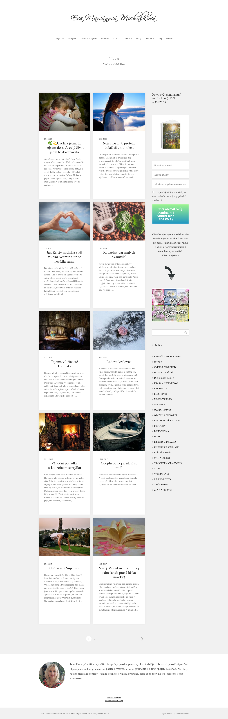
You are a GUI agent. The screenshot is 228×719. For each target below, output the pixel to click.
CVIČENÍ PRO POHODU (165, 367)
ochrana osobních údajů (114, 700)
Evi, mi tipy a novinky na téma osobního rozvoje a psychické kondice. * (169, 196)
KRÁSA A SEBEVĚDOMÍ (166, 383)
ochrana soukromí (114, 697)
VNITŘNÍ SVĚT (161, 473)
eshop (138, 38)
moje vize (60, 38)
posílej (162, 191)
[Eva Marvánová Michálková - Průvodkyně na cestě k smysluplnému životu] (114, 17)
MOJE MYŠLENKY (163, 399)
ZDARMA (127, 38)
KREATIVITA (160, 388)
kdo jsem (72, 38)
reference (149, 38)
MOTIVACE (159, 404)
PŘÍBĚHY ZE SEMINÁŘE (166, 447)
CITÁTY (158, 361)
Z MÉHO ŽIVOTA (162, 479)
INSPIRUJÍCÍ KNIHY (164, 377)
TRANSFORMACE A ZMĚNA (168, 463)
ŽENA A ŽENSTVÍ (163, 489)
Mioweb (185, 713)
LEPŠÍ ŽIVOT (160, 393)
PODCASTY (160, 425)
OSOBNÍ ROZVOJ (162, 409)
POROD (157, 436)
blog (160, 38)
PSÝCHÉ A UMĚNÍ (163, 452)
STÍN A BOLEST (162, 457)
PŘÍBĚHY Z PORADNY (165, 441)
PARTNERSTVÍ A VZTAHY (167, 420)
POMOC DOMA (161, 431)
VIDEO (157, 468)
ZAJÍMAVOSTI (161, 484)
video (115, 38)
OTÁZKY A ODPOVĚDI (165, 415)
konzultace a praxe (89, 38)
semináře (105, 38)
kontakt (169, 38)
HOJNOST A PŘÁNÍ (163, 372)
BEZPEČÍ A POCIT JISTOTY (168, 356)
